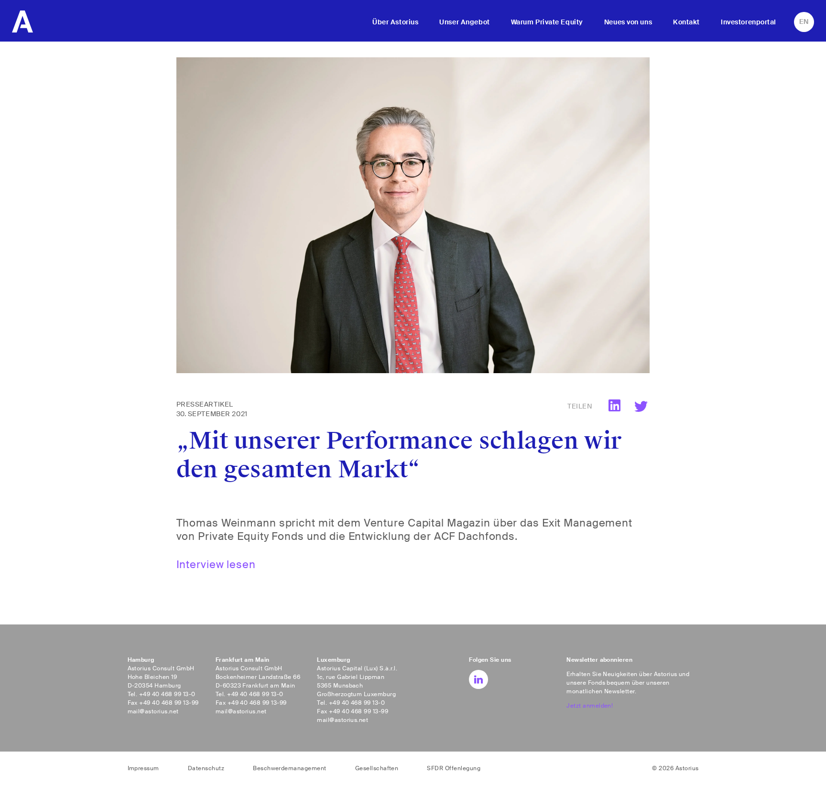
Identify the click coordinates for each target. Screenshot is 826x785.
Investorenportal (748, 22)
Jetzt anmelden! (589, 706)
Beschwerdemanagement (289, 768)
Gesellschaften (377, 768)
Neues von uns (628, 22)
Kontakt (686, 22)
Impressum (143, 768)
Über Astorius (395, 22)
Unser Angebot (464, 22)
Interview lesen (216, 564)
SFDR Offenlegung (453, 768)
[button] (641, 406)
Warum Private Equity (547, 22)
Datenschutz (206, 768)
